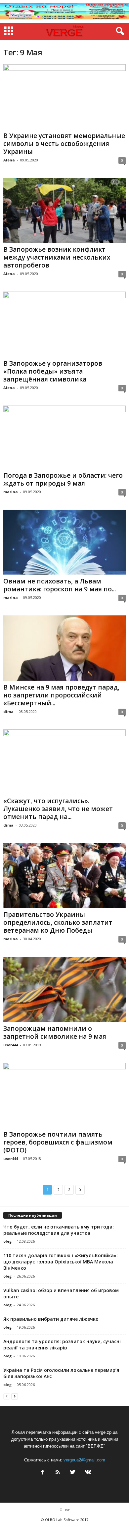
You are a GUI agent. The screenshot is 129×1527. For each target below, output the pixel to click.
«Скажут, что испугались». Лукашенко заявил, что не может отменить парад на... (58, 809)
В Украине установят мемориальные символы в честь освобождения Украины (64, 143)
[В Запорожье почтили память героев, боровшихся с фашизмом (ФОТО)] (64, 1095)
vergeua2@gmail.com (84, 1459)
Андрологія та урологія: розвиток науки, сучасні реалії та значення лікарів (62, 1344)
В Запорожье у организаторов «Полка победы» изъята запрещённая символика (52, 371)
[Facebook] (42, 1472)
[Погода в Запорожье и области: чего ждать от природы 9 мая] (64, 437)
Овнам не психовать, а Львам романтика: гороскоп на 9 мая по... (59, 585)
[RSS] (57, 1472)
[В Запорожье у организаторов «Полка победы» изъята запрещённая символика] (64, 324)
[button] (118, 31)
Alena (9, 159)
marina (10, 491)
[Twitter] (72, 1472)
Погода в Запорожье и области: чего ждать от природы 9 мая (63, 479)
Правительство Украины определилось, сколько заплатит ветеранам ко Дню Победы (57, 922)
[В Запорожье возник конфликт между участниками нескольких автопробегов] (64, 210)
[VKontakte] (87, 1472)
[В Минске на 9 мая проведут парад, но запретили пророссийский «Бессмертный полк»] (64, 647)
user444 (10, 1044)
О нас (65, 1509)
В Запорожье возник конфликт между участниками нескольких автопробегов (56, 257)
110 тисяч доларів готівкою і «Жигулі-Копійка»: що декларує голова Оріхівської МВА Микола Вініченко (60, 1261)
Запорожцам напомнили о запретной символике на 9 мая (54, 1032)
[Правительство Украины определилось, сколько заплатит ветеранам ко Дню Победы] (64, 875)
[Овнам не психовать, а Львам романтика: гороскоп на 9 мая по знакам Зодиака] (64, 542)
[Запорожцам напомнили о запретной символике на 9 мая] (64, 989)
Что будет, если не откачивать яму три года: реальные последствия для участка (58, 1230)
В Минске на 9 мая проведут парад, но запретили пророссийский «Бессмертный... (61, 695)
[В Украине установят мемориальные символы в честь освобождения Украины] (64, 96)
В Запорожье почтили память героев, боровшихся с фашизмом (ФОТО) (57, 1142)
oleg (7, 1241)
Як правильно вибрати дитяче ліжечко (51, 1319)
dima (8, 711)
